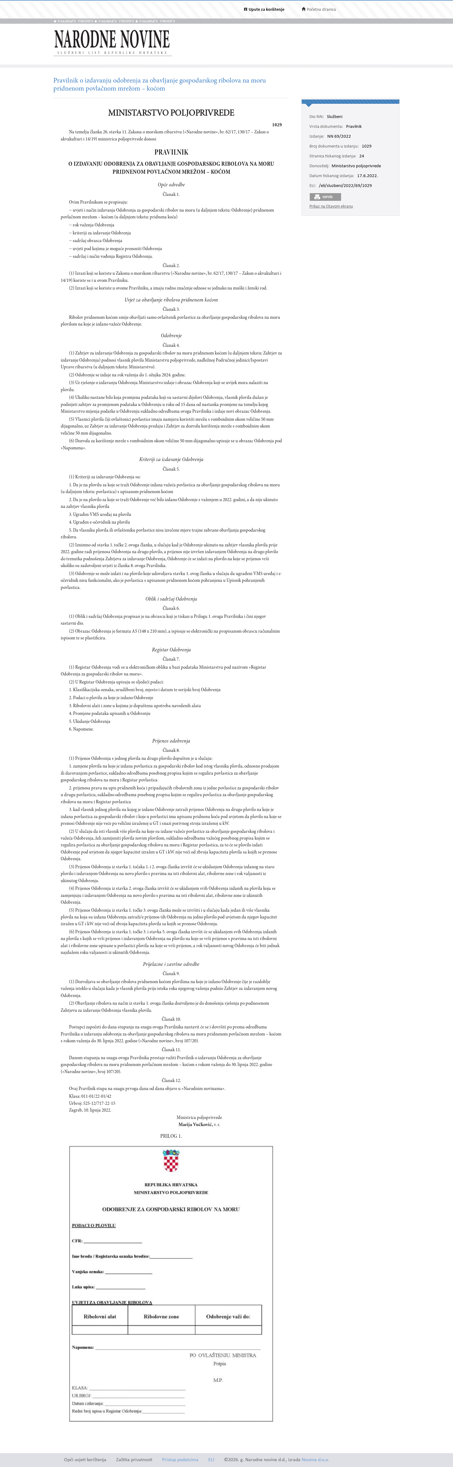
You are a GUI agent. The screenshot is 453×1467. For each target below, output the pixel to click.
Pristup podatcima (180, 1460)
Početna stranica (321, 9)
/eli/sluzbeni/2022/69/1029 (345, 186)
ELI (211, 1460)
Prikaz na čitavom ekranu (331, 206)
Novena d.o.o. (315, 1460)
